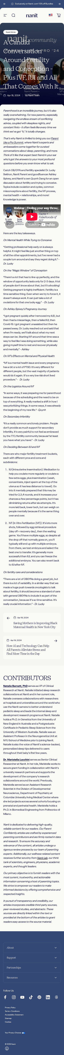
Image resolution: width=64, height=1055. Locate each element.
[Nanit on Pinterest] (39, 997)
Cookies (8, 1022)
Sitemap (8, 1018)
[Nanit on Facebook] (5, 997)
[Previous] (4, 4)
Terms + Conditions (12, 1011)
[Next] (59, 4)
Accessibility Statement (14, 1015)
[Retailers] (50, 15)
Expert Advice (10, 32)
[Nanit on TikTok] (31, 997)
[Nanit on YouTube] (22, 997)
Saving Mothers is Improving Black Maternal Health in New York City (35, 625)
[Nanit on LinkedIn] (48, 997)
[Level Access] (7, 1048)
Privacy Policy (10, 1008)
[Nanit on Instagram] (14, 997)
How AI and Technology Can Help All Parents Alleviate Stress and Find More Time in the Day (28, 649)
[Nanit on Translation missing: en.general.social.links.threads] (56, 997)
